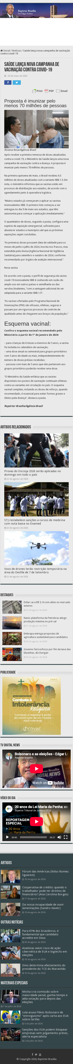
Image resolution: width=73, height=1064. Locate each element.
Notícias (16, 50)
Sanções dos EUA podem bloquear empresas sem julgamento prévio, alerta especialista (45, 1033)
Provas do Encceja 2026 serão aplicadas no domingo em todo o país (32, 472)
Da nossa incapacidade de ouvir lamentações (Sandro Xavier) (43, 906)
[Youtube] (40, 1054)
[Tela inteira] (66, 837)
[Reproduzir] (7, 837)
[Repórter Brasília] (36, 10)
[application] (36, 821)
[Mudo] (59, 837)
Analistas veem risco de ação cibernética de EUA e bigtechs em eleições (44, 951)
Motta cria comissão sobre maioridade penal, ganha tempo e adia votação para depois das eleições (45, 997)
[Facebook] (32, 1054)
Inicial (6, 50)
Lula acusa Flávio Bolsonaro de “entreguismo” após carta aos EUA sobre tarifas (45, 1016)
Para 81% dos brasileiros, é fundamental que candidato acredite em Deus (40, 934)
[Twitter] (36, 1054)
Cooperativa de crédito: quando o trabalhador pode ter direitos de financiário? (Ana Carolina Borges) (45, 891)
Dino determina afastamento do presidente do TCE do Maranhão (44, 967)
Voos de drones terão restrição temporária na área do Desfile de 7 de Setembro (35, 570)
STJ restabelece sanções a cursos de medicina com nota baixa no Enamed (34, 521)
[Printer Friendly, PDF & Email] (50, 91)
